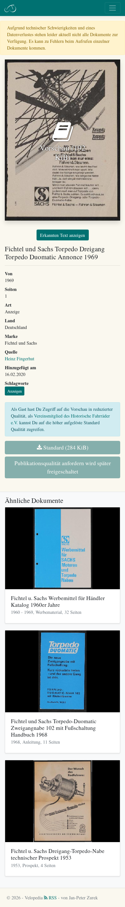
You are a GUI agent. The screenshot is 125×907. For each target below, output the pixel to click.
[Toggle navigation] (113, 7)
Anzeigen (14, 391)
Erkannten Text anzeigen (62, 235)
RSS (52, 898)
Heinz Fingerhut (19, 359)
